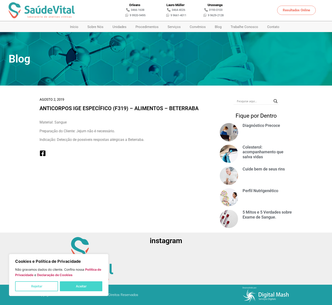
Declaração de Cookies (54, 275)
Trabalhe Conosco (244, 27)
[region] (58, 275)
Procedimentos (147, 27)
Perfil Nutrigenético (260, 190)
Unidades (119, 27)
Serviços (174, 27)
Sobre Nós (95, 27)
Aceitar (81, 286)
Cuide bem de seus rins (264, 169)
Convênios (198, 27)
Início (74, 27)
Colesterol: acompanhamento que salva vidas (263, 152)
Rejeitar (36, 286)
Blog (218, 27)
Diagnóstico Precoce (261, 125)
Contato (273, 27)
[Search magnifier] (275, 101)
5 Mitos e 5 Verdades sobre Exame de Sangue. (267, 214)
